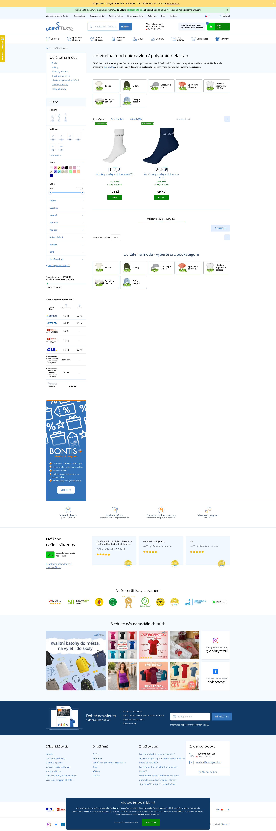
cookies (106, 811)
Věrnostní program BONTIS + (60, 780)
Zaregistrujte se (134, 9)
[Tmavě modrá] (119, 169)
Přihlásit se (222, 716)
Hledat (125, 26)
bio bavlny (109, 66)
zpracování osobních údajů (195, 724)
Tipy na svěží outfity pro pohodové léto (157, 784)
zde (136, 822)
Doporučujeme (99, 119)
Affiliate (96, 771)
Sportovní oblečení (61, 76)
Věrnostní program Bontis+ (57, 16)
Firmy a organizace (135, 16)
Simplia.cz (225, 824)
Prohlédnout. (173, 3)
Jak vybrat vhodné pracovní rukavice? (157, 754)
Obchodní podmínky (56, 758)
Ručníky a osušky (60, 84)
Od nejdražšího (136, 119)
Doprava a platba (97, 16)
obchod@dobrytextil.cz (208, 762)
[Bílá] (115, 169)
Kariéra (96, 775)
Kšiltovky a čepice (60, 71)
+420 (155, 26)
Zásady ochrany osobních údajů (61, 775)
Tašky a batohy (59, 89)
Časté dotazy (79, 16)
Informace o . (189, 724)
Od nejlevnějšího (117, 119)
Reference (152, 16)
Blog (163, 16)
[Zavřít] (273, 3)
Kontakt (173, 16)
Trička (54, 63)
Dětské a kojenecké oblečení (65, 80)
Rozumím (150, 822)
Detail (115, 197)
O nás (95, 754)
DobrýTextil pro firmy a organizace (109, 762)
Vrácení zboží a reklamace (58, 767)
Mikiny (55, 67)
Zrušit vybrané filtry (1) (59, 265)
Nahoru (221, 228)
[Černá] (110, 169)
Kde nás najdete (209, 771)
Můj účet (226, 16)
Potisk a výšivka (116, 16)
